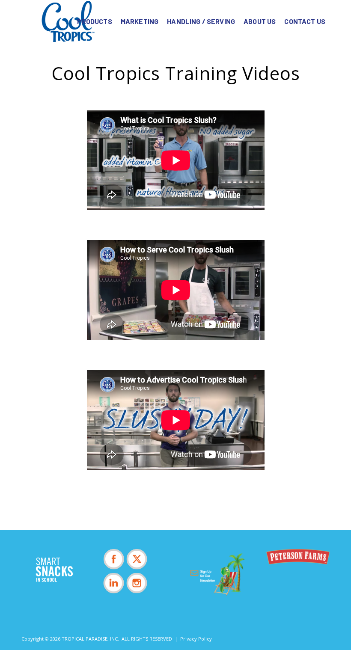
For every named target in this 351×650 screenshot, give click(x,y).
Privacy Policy (196, 638)
